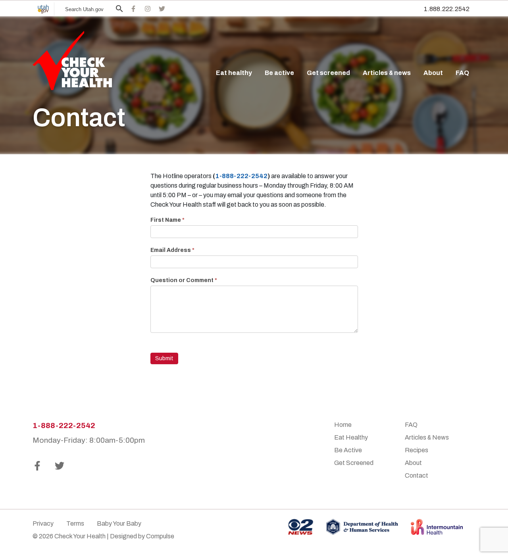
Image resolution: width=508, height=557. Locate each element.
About (433, 72)
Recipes (416, 450)
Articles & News (427, 437)
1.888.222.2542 (447, 9)
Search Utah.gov (84, 9)
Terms (75, 523)
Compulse (160, 536)
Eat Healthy (351, 437)
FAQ (462, 72)
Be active (279, 72)
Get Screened (353, 462)
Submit (164, 358)
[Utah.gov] (43, 9)
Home (343, 424)
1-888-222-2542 (241, 176)
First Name (167, 220)
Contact (416, 475)
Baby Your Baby (119, 523)
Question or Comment (183, 280)
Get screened (328, 72)
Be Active (348, 450)
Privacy (43, 523)
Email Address (172, 250)
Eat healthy (234, 72)
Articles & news (387, 72)
